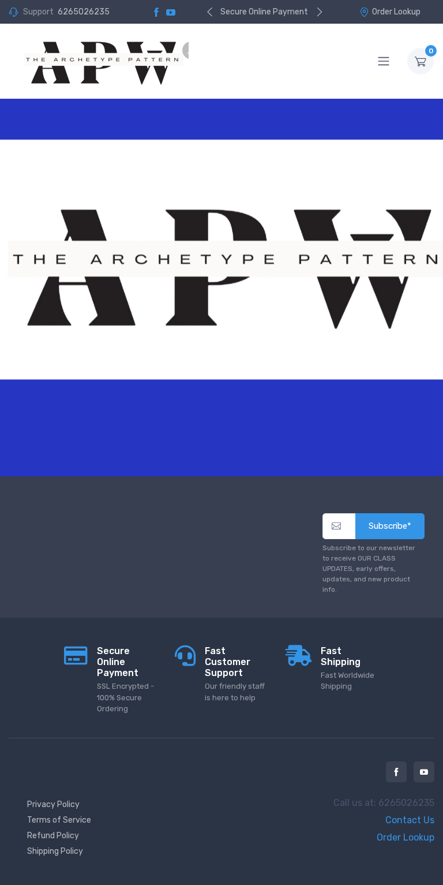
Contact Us (409, 820)
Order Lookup (396, 12)
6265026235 (84, 12)
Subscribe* (390, 526)
